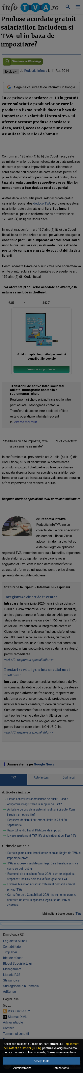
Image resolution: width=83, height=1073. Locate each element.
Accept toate (42, 1061)
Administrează (22, 1067)
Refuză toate (61, 1067)
